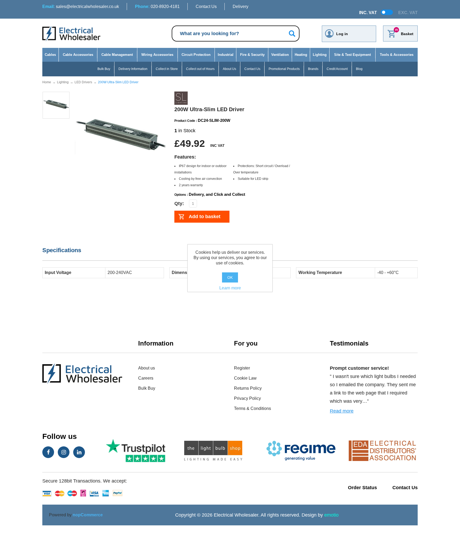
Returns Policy (248, 388)
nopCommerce (88, 515)
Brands (313, 69)
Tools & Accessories (396, 55)
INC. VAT (368, 12)
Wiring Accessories (157, 55)
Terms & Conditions (252, 408)
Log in (342, 34)
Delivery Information (132, 69)
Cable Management (117, 55)
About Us (229, 69)
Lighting (320, 55)
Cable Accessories (78, 55)
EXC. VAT (408, 12)
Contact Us (206, 6)
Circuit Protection (196, 55)
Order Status (362, 487)
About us (146, 368)
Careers (145, 378)
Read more (342, 411)
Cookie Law (245, 378)
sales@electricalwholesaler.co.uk (80, 6)
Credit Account (337, 69)
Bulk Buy (103, 69)
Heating (301, 55)
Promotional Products (284, 69)
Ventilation (280, 55)
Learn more (230, 288)
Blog (359, 69)
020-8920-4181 (157, 6)
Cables (50, 55)
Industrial (225, 55)
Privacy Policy (247, 398)
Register (242, 368)
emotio (331, 515)
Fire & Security (252, 55)
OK (230, 277)
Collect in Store (167, 69)
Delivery (240, 6)
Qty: (179, 203)
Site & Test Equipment (352, 55)
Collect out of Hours (200, 69)
